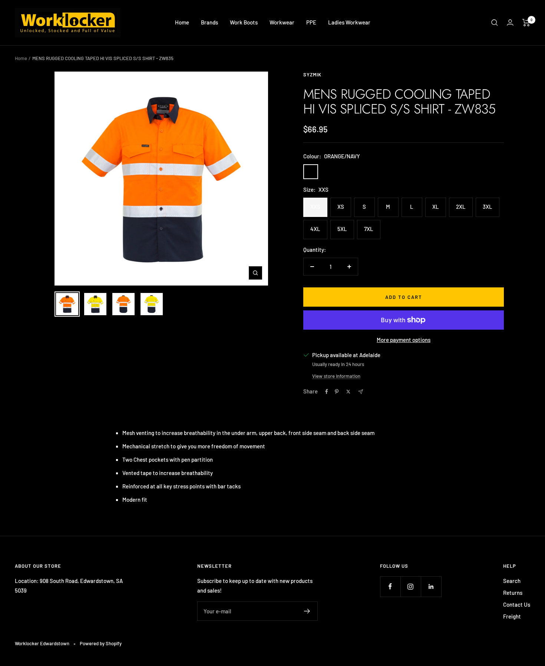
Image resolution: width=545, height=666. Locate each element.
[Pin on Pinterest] (336, 391)
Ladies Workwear (349, 22)
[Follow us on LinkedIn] (431, 586)
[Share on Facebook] (326, 391)
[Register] (307, 611)
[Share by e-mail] (360, 391)
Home (182, 22)
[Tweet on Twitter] (348, 391)
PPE (311, 22)
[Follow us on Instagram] (410, 586)
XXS (315, 206)
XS (340, 206)
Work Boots (244, 22)
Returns (512, 592)
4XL (315, 228)
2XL (461, 206)
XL (435, 206)
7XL (368, 228)
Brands (209, 22)
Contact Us (516, 604)
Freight (512, 616)
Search (512, 580)
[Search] (494, 22)
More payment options (403, 339)
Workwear (282, 22)
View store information (336, 376)
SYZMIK (312, 75)
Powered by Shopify (101, 643)
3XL (487, 206)
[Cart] (526, 22)
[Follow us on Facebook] (390, 586)
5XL (342, 228)
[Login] (510, 22)
